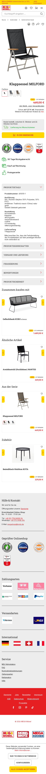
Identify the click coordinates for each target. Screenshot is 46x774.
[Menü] (41, 8)
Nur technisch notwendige (23, 756)
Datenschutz (19, 699)
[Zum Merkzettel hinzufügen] (42, 24)
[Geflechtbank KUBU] (23, 304)
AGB (8, 699)
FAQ (3, 668)
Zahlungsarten (7, 674)
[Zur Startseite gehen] (6, 8)
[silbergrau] (11, 94)
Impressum (38, 695)
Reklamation (6, 677)
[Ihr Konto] (26, 8)
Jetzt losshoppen (37, 2)
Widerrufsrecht (33, 699)
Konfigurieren (23, 763)
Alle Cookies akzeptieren (23, 769)
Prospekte (23, 703)
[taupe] (18, 94)
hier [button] (42, 112)
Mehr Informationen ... (23, 750)
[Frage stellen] (33, 24)
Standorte (24, 509)
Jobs (17, 695)
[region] (23, 53)
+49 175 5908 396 (18, 520)
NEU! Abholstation (8, 664)
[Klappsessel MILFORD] (22, 53)
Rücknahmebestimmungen (12, 671)
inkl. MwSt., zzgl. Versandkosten (31, 106)
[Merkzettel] (31, 8)
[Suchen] (41, 13)
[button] (23, 159)
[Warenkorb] (36, 8)
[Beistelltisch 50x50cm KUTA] (23, 454)
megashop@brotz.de (15, 524)
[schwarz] (5, 94)
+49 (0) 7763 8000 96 (14, 518)
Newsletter (26, 695)
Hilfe (3, 681)
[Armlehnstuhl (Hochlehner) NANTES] (23, 354)
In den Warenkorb (25, 135)
